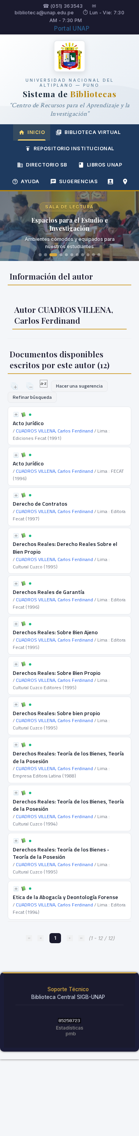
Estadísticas (69, 1028)
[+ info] (16, 414)
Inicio (36, 132)
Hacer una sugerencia (79, 386)
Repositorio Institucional (74, 148)
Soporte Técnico (68, 989)
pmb (71, 1033)
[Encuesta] (110, 181)
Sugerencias (78, 181)
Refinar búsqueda (32, 397)
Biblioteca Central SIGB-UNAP (68, 997)
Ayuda (30, 181)
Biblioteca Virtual (92, 132)
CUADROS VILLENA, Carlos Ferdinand (54, 430)
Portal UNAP (71, 28)
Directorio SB (46, 165)
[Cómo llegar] (125, 181)
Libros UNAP (104, 165)
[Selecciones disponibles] (44, 386)
